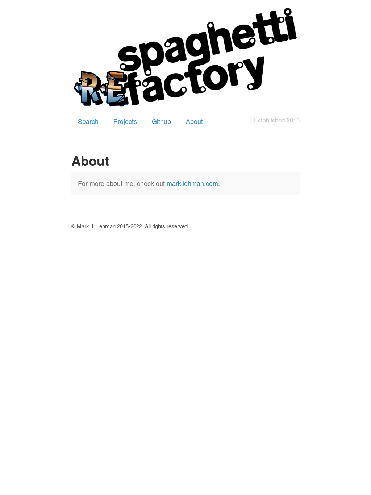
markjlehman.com (192, 183)
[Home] (185, 58)
